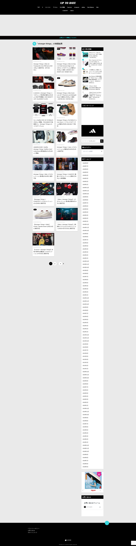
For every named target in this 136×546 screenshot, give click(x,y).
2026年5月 (85, 172)
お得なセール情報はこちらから (68, 37)
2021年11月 (86, 338)
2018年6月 (85, 463)
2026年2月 (85, 181)
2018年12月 (86, 445)
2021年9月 (85, 344)
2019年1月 (85, 442)
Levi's (35, 234)
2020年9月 (85, 381)
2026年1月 (85, 184)
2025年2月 (85, 218)
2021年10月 (86, 341)
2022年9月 (85, 307)
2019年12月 (86, 408)
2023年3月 (85, 289)
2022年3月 (85, 325)
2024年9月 (85, 233)
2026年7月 (85, 166)
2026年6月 (85, 169)
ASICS (72, 10)
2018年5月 (85, 466)
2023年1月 (85, 295)
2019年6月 (85, 427)
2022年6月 (85, 316)
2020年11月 (86, 374)
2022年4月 (85, 322)
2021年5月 (85, 356)
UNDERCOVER (37, 132)
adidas (83, 7)
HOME (69, 540)
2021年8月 (85, 347)
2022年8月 (85, 310)
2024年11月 (86, 227)
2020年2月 (85, 402)
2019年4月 (85, 433)
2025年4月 (85, 212)
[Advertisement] (68, 25)
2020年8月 (85, 384)
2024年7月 (85, 239)
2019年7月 (85, 424)
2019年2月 (85, 439)
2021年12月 (86, 335)
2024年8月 (85, 236)
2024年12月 (86, 224)
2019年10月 (86, 414)
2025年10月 (86, 193)
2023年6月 (85, 279)
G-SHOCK (36, 78)
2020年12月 (86, 371)
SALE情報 (62, 7)
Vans (59, 132)
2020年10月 (86, 378)
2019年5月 (85, 430)
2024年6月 (85, 243)
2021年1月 (85, 368)
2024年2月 (85, 255)
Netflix (59, 105)
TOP (38, 7)
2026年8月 (85, 163)
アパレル (55, 7)
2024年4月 (85, 249)
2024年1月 (85, 258)
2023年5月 (85, 282)
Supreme (69, 7)
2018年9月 (85, 454)
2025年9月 (85, 197)
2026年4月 (85, 175)
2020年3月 (85, 399)
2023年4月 (85, 285)
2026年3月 (85, 178)
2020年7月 (85, 387)
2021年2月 (85, 365)
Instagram (76, 7)
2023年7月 (85, 276)
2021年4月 (85, 359)
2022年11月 (86, 301)
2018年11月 (86, 448)
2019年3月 (85, 436)
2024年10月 (86, 230)
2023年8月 (85, 273)
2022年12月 (86, 298)
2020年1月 (85, 405)
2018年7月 (85, 460)
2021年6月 (85, 353)
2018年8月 (85, 457)
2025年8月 (85, 200)
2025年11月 (86, 190)
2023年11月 (86, 264)
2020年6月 (85, 390)
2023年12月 (86, 261)
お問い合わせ (31, 530)
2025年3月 (85, 215)
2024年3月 (85, 252)
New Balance (90, 7)
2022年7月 (85, 313)
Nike (97, 7)
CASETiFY (65, 10)
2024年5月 (85, 246)
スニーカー (48, 7)
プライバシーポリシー (34, 528)
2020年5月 (85, 393)
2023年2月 (85, 292)
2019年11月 (86, 411)
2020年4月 (85, 396)
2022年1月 (85, 331)
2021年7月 (85, 350)
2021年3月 (85, 362)
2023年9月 (85, 270)
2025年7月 (85, 203)
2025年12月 (86, 187)
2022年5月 (85, 319)
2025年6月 (85, 206)
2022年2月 (85, 328)
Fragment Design (37, 105)
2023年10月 (86, 267)
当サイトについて (32, 532)
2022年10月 (86, 304)
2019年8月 (85, 420)
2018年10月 (86, 451)
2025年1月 (85, 221)
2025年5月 (85, 209)
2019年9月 (85, 417)
